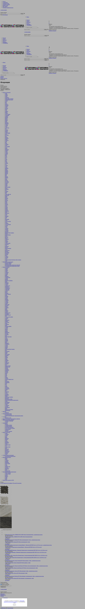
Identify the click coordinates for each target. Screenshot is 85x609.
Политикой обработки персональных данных (14, 601)
